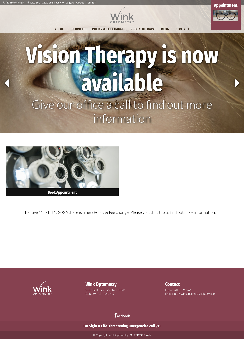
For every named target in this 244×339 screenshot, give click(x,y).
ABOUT (60, 29)
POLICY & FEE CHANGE (108, 29)
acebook (123, 316)
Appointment (226, 5)
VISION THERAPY (143, 29)
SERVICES (78, 29)
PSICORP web (142, 335)
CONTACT (182, 29)
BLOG (165, 29)
